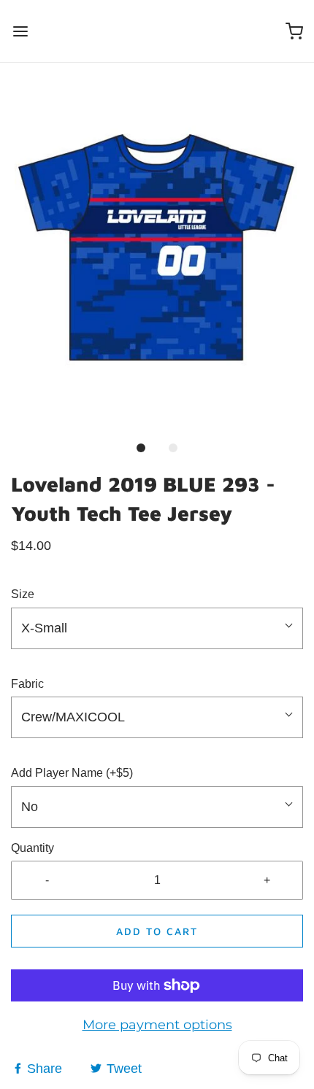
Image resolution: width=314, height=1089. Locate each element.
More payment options (157, 1025)
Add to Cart (157, 931)
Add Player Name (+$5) (72, 773)
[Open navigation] (20, 31)
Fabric (27, 684)
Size (22, 594)
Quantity (32, 848)
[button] (157, 258)
